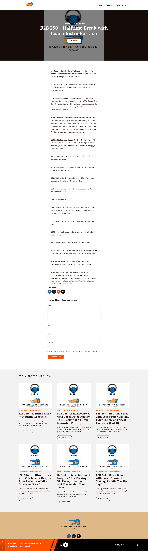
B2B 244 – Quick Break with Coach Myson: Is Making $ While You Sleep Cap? (112, 479)
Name (50, 325)
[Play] (65, 544)
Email (50, 334)
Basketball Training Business (74, 23)
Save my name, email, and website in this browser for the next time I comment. (73, 351)
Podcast (109, 5)
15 (60, 545)
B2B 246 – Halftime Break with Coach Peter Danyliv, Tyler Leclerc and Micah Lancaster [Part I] (35, 479)
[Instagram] (79, 536)
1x (132, 545)
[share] (142, 544)
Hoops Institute (123, 5)
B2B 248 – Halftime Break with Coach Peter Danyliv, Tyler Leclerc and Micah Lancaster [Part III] (73, 418)
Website (50, 343)
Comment (51, 305)
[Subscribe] (137, 544)
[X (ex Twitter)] (74, 536)
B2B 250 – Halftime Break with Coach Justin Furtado (24, 545)
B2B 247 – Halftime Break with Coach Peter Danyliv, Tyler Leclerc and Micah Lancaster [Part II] (112, 418)
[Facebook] (69, 536)
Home (100, 5)
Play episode (75, 41)
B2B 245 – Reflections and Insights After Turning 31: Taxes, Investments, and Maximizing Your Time (73, 481)
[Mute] (127, 544)
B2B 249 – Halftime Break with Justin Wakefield (35, 415)
